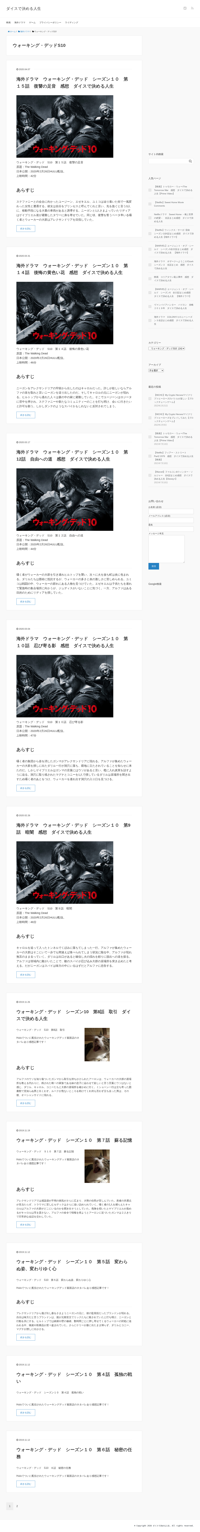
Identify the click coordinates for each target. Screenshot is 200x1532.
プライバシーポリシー (50, 22)
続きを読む (25, 228)
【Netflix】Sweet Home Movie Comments (169, 204)
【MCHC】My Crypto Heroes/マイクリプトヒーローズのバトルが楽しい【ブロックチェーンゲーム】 (173, 398)
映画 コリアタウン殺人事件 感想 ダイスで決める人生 (173, 279)
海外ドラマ (19, 22)
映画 (8, 22)
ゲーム (32, 22)
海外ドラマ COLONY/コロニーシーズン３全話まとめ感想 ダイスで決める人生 (173, 320)
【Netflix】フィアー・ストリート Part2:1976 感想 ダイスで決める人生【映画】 (173, 456)
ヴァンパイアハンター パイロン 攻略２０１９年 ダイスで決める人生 (173, 306)
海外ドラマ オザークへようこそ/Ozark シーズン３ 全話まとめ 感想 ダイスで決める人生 (174, 265)
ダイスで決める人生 (23, 8)
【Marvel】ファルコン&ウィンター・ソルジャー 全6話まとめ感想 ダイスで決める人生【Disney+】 (173, 475)
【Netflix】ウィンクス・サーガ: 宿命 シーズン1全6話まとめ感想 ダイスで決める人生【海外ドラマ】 (174, 233)
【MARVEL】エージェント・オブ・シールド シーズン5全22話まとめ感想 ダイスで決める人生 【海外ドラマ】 (174, 249)
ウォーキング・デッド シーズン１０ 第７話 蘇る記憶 (74, 1140)
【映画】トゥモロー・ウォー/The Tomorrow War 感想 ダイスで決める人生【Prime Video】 (173, 190)
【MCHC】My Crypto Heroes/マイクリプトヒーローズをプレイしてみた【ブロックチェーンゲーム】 (173, 417)
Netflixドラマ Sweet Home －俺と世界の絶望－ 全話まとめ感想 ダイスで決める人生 (173, 218)
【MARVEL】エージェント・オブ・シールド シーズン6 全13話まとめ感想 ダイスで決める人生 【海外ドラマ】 (174, 292)
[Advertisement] (171, 89)
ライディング (71, 22)
